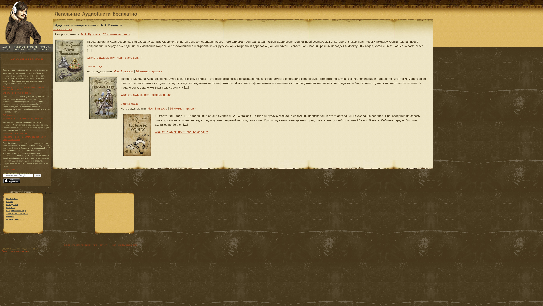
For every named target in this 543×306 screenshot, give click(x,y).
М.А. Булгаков (91, 34)
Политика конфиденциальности (124, 245)
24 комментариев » (183, 108)
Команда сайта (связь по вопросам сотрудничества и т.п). (86, 245)
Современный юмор (16, 210)
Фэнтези (10, 216)
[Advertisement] (69, 214)
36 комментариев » (149, 71)
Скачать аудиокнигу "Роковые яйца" (146, 94)
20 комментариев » (116, 34)
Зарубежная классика (17, 213)
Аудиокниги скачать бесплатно (15, 251)
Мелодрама (12, 204)
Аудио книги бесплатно (6, 48)
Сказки (9, 201)
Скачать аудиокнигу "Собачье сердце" (181, 131)
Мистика (10, 207)
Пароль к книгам (19, 48)
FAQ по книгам (32, 48)
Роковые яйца (94, 66)
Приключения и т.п (15, 219)
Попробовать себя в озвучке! (15, 133)
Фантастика (12, 198)
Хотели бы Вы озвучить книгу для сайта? (24, 118)
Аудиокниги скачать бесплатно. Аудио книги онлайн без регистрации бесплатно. (98, 14)
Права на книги (45, 48)
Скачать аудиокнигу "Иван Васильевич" (114, 57)
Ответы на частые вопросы (17, 93)
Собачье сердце (129, 104)
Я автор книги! (9, 169)
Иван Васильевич (62, 29)
